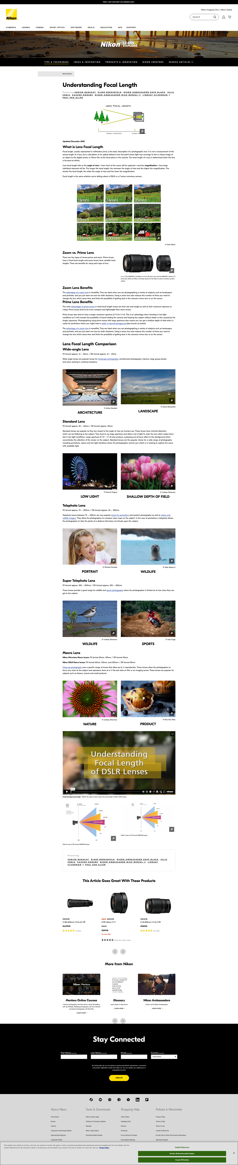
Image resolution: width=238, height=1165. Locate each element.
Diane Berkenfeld (110, 92)
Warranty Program (162, 1140)
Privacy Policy (160, 1117)
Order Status (125, 1117)
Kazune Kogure (82, 95)
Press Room (55, 1117)
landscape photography (108, 359)
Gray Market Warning (128, 1140)
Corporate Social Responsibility (61, 1131)
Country (157, 1053)
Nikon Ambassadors (57, 1144)
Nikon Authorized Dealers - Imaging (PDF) (135, 1144)
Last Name (99, 1053)
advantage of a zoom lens (77, 292)
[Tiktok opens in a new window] (91, 1099)
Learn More (81, 1013)
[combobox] (204, 17)
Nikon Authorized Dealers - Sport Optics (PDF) (136, 1149)
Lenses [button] (26, 27)
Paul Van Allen (73, 98)
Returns (123, 1126)
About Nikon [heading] (59, 1109)
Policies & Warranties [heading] (169, 1109)
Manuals (88, 1126)
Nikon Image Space (92, 1131)
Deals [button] (91, 27)
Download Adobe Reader (94, 1135)
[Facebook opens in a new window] (119, 1099)
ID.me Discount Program (129, 1135)
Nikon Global (18, 1162)
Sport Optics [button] (57, 27)
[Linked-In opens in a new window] (137, 1099)
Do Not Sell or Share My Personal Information (171, 1135)
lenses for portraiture (120, 515)
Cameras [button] (11, 27)
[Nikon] (12, 12)
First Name (69, 1053)
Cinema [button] (40, 27)
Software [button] (76, 27)
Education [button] (106, 27)
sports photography (114, 590)
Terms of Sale (160, 1121)
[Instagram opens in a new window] (110, 1099)
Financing (124, 1131)
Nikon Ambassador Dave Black (144, 92)
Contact (53, 1149)
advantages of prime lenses (83, 307)
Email (126, 1053)
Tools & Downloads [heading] (98, 1109)
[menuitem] (14, 27)
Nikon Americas (7, 1162)
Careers (53, 1126)
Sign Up (122, 1078)
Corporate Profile (56, 1140)
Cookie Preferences (162, 1131)
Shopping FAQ (126, 1121)
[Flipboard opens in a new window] (147, 1099)
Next (123, 951)
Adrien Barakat (85, 92)
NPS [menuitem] (120, 27)
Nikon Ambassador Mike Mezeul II (118, 95)
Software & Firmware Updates (96, 1121)
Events (53, 1121)
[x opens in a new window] (128, 1099)
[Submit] (215, 17)
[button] (18, 2)
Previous (115, 951)
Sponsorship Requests (58, 1135)
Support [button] (131, 27)
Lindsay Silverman (155, 95)
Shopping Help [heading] (130, 1109)
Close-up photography (72, 667)
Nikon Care (159, 1144)
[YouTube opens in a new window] (100, 1099)
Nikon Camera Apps (92, 1117)
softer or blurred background (114, 324)
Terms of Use (160, 1126)
